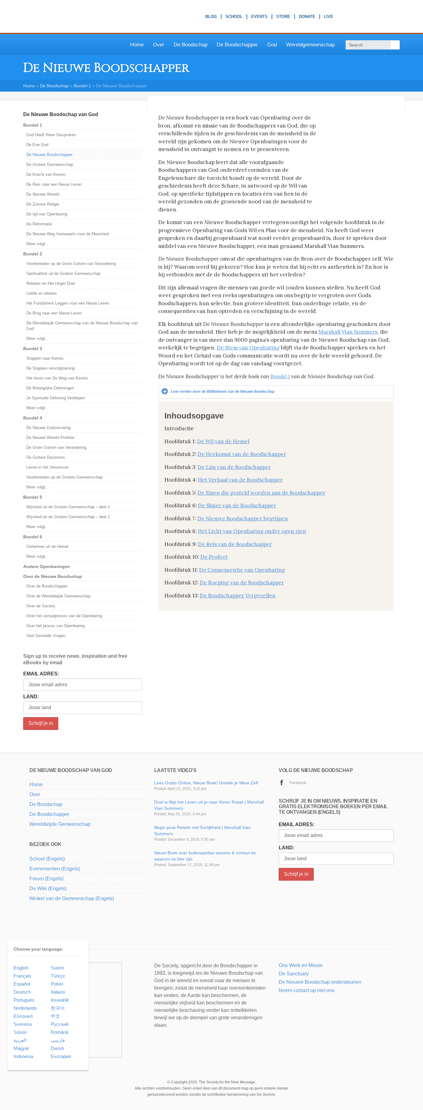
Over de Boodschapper (47, 586)
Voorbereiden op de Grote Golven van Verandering (71, 263)
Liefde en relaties (41, 293)
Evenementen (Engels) (54, 868)
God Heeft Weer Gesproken (51, 134)
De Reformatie (39, 224)
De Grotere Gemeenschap (49, 164)
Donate (307, 17)
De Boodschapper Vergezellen (238, 595)
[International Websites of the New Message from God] (375, 17)
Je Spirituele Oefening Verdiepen (55, 398)
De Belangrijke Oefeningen (50, 388)
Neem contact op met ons (306, 990)
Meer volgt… (37, 243)
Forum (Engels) (46, 878)
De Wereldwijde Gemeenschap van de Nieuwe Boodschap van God (82, 326)
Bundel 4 (32, 417)
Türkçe (58, 975)
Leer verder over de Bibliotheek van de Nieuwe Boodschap (222, 391)
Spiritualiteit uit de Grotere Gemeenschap (63, 273)
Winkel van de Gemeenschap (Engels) (71, 898)
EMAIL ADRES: (41, 673)
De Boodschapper (237, 45)
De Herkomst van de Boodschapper (242, 454)
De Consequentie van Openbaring (242, 569)
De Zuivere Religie (42, 204)
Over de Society (40, 606)
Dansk (57, 1048)
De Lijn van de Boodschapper (234, 467)
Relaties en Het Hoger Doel (50, 283)
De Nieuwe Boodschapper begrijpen (242, 518)
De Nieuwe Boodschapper (49, 154)
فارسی (58, 1040)
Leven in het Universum (47, 467)
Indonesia (23, 1056)
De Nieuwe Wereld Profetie (50, 437)
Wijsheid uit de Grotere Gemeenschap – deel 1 (68, 507)
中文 (55, 1016)
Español (22, 983)
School (234, 17)
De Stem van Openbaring (248, 347)
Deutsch (22, 992)
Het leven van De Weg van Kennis (57, 378)
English (21, 967)
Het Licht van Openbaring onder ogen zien (252, 531)
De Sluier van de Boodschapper (237, 505)
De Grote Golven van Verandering (56, 447)
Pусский (59, 1024)
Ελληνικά (23, 1016)
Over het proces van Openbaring (55, 625)
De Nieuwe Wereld (42, 194)
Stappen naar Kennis (45, 358)
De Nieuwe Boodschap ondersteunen (320, 982)
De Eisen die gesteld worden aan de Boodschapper (261, 492)
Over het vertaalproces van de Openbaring (64, 616)
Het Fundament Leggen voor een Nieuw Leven (67, 303)
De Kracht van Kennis (46, 174)
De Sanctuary (294, 973)
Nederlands (25, 1008)
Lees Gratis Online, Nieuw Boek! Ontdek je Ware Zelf (206, 782)
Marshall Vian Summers (347, 331)
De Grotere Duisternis (45, 457)
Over (158, 45)
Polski (57, 983)
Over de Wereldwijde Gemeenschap (58, 596)
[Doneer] (289, 999)
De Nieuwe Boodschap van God (60, 114)
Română (59, 1032)
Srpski (20, 1032)
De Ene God (37, 144)
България (61, 1056)
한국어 (58, 1008)
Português (24, 1000)
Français (22, 975)
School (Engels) (47, 858)
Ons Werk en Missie (301, 965)
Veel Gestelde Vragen (45, 635)
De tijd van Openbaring (46, 214)
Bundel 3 (32, 348)
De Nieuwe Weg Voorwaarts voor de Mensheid (67, 234)
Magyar (21, 1048)
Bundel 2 (32, 253)
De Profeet (214, 556)
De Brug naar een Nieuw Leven (54, 313)
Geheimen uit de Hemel (47, 546)
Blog (211, 17)
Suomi (57, 967)
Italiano (58, 992)
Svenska (23, 1024)
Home (137, 45)
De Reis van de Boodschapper (235, 544)
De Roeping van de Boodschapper (242, 582)
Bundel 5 (32, 497)
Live (328, 17)
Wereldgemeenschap (310, 45)
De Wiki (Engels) (48, 888)
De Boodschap (190, 45)
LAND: (31, 696)
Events (259, 17)
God (272, 45)
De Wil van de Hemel (223, 441)
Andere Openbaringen (46, 566)
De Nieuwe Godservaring (48, 427)
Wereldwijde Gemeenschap (59, 824)
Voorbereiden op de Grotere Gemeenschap (64, 477)
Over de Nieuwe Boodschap (52, 576)
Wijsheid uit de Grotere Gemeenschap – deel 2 (68, 516)
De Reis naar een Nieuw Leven (53, 184)
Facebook (298, 783)
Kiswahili (59, 1000)
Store (283, 17)
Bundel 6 (32, 536)
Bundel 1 (82, 85)
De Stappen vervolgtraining (50, 368)
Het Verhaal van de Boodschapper (240, 479)
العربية (20, 1040)
